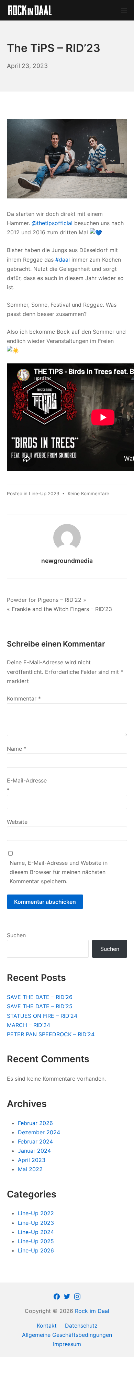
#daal (62, 259)
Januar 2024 (34, 1150)
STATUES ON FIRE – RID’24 (42, 1015)
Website (17, 821)
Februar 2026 (35, 1123)
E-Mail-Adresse (27, 785)
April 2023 (31, 1159)
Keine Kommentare (88, 493)
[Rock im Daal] (30, 10)
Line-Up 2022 (36, 1213)
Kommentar (24, 698)
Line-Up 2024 (36, 1232)
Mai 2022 (30, 1169)
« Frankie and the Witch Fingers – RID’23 (59, 609)
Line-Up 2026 (36, 1250)
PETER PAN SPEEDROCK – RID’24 (50, 1034)
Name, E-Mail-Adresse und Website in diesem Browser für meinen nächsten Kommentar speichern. (59, 872)
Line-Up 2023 (44, 493)
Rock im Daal (92, 1310)
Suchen (16, 935)
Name (16, 748)
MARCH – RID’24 (28, 1025)
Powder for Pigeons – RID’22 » (46, 599)
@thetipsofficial (52, 223)
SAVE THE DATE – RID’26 (39, 997)
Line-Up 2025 (36, 1241)
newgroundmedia (67, 560)
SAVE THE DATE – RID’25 (39, 1006)
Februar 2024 (35, 1141)
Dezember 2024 (39, 1132)
